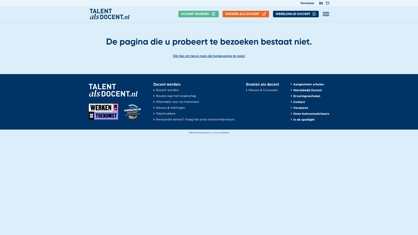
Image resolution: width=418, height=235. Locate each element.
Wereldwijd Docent (293, 14)
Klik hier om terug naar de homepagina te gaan (209, 56)
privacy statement (220, 133)
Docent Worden (195, 14)
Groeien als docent (242, 14)
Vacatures (307, 3)
